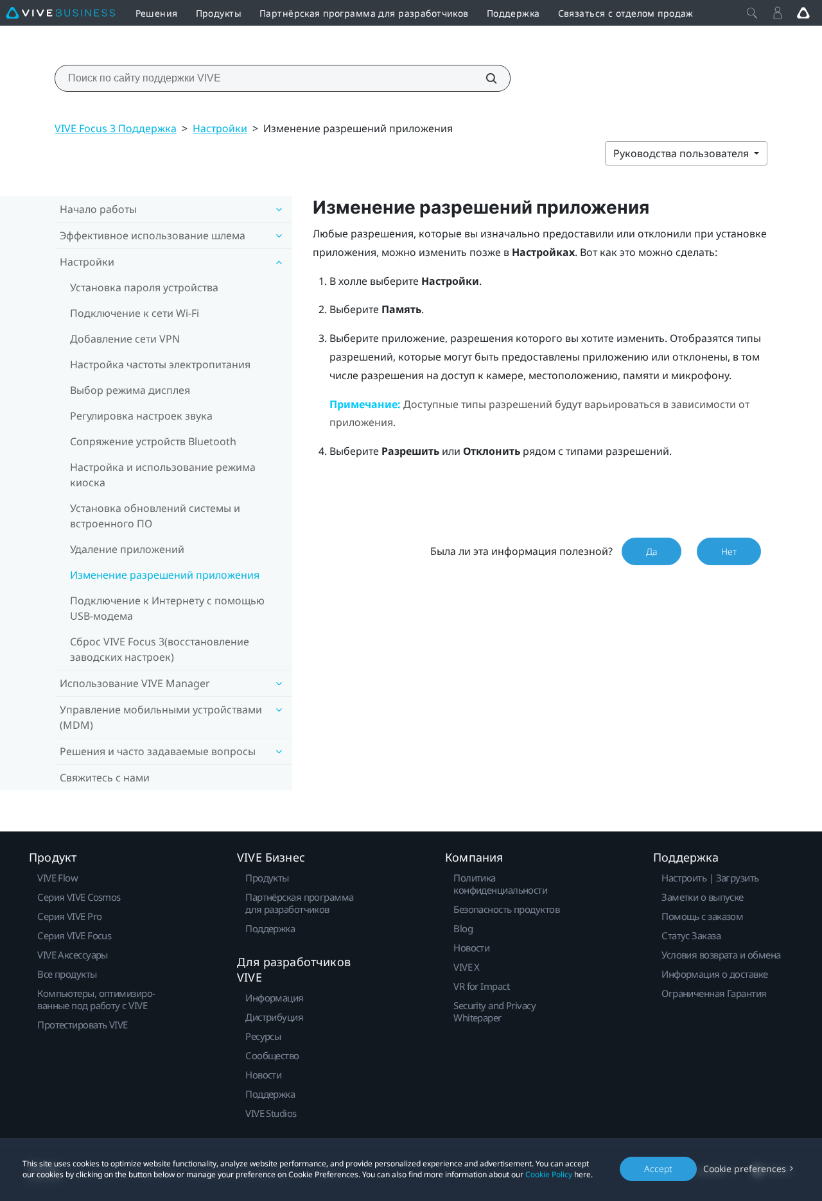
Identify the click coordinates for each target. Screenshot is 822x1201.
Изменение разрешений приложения (164, 575)
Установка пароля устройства (144, 287)
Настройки (220, 128)
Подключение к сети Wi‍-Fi (134, 313)
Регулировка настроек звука (141, 416)
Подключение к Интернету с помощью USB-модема (167, 608)
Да (651, 551)
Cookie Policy (548, 1174)
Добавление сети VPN (125, 339)
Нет (729, 551)
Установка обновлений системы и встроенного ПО (155, 516)
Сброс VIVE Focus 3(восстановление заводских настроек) (159, 649)
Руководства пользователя (682, 153)
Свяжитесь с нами (105, 778)
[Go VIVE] (803, 13)
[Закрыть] (752, 13)
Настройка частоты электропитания (160, 364)
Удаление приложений (127, 549)
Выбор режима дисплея (130, 390)
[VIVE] (60, 12)
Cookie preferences (744, 1169)
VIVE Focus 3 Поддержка (116, 128)
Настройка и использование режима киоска (163, 475)
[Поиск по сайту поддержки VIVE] (484, 78)
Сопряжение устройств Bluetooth (153, 441)
